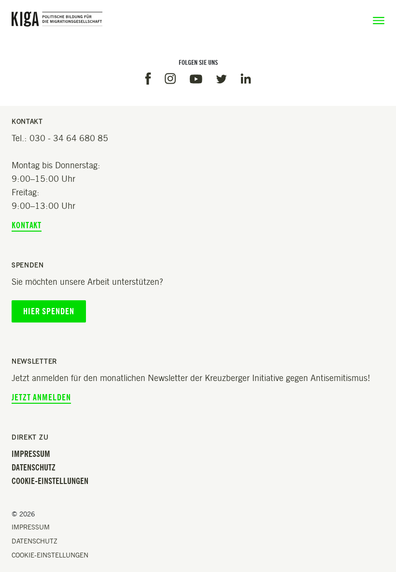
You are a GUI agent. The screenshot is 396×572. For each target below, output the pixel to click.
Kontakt (27, 225)
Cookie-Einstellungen (50, 481)
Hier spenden (48, 311)
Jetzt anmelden (41, 397)
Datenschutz (34, 467)
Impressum (31, 454)
